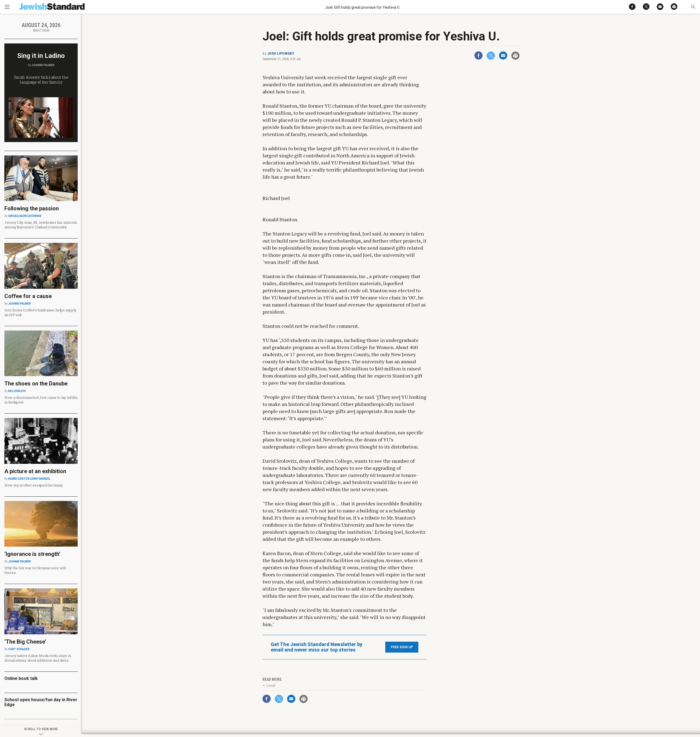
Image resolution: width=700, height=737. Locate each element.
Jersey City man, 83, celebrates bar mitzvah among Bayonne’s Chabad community (40, 224)
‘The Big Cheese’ (25, 641)
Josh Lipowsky (280, 53)
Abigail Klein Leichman (24, 215)
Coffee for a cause (28, 296)
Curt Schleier (19, 649)
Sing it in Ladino (41, 56)
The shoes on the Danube (36, 383)
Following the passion (31, 208)
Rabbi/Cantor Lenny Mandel (29, 478)
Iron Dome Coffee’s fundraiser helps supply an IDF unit (40, 312)
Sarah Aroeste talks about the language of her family (41, 80)
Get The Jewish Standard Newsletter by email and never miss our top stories (316, 647)
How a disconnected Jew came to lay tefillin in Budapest (41, 400)
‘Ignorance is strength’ (32, 554)
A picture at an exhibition (35, 471)
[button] (693, 7)
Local (271, 685)
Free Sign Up (402, 647)
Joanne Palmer (43, 65)
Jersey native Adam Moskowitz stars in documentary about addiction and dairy (37, 658)
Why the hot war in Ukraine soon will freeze (35, 570)
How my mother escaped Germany (33, 485)
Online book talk (21, 678)
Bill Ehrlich (17, 391)
